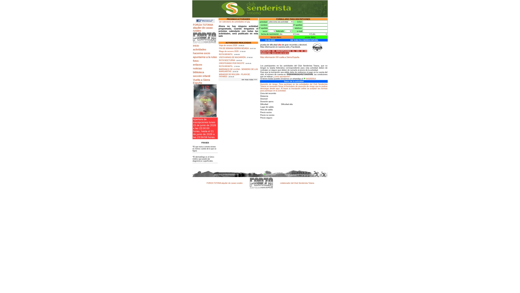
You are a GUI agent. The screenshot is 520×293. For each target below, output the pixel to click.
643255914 (311, 79)
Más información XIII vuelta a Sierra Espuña (279, 57)
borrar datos (276, 37)
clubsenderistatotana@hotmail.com (306, 174)
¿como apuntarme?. (282, 76)
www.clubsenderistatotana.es (226, 174)
